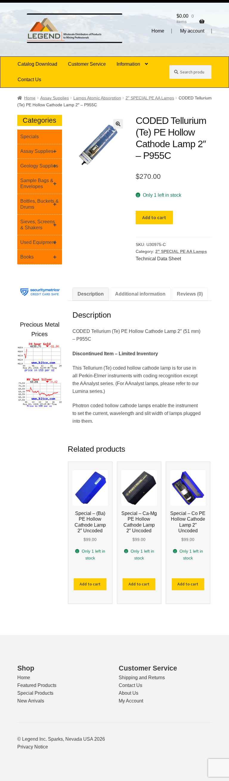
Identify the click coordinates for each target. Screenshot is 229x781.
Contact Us (29, 79)
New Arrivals (30, 700)
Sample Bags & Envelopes (38, 183)
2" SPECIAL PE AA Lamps (150, 98)
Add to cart (154, 217)
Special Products (35, 693)
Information (128, 64)
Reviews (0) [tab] (190, 293)
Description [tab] (91, 293)
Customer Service (87, 64)
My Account (131, 700)
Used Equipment (38, 242)
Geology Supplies (39, 166)
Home (157, 31)
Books (38, 257)
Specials (29, 136)
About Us (128, 693)
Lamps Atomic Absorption (97, 98)
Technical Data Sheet (158, 258)
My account (192, 31)
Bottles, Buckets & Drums (39, 204)
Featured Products (36, 685)
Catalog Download (37, 64)
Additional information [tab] (140, 293)
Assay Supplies (54, 98)
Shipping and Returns (142, 677)
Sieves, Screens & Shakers (38, 224)
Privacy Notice (32, 746)
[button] (118, 124)
